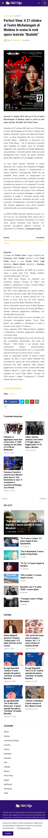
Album (6, 732)
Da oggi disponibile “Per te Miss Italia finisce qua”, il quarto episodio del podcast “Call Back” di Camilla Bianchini (12, 707)
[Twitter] (22, 402)
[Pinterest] (32, 402)
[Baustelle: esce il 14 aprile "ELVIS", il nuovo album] (11, 590)
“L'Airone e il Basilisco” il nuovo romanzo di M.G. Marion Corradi (34, 703)
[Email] (37, 402)
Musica (6, 771)
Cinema (7, 736)
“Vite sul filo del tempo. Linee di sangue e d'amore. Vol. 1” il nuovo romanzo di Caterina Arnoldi (34, 640)
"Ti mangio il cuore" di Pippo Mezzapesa (31, 600)
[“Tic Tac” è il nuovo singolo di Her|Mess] (11, 566)
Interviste (7, 758)
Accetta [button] (8, 833)
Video (6, 793)
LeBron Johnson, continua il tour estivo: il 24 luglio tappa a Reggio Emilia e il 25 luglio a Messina (34, 442)
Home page (8, 16)
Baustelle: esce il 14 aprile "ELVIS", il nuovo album (30, 588)
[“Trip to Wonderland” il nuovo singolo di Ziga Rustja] (11, 555)
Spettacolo (8, 784)
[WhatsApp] (27, 402)
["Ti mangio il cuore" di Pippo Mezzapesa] (11, 602)
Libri (5, 762)
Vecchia (43, 499)
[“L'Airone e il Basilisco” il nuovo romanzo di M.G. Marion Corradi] (34, 692)
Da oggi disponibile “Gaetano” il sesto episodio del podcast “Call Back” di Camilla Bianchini (12, 673)
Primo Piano (8, 776)
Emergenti (8, 754)
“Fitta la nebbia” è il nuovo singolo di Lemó (30, 576)
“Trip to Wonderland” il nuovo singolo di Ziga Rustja (32, 552)
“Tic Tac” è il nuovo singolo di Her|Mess (32, 564)
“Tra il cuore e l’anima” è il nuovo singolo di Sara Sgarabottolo (30, 541)
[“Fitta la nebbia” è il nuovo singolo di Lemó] (11, 578)
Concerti (17, 16)
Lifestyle (7, 767)
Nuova (5, 499)
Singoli (6, 780)
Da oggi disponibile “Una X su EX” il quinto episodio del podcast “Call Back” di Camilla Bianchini (34, 673)
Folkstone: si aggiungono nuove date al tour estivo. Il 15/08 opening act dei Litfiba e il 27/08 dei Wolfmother (13, 443)
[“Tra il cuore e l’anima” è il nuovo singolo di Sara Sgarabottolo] (11, 542)
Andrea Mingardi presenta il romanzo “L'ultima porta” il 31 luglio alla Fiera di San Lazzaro (13, 640)
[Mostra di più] (6, 407)
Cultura (6, 749)
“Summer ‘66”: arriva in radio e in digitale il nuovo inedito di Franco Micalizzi (24, 525)
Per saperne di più (24, 828)
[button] (3, 3)
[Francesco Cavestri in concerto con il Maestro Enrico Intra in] (13, 463)
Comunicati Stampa (11, 740)
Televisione (8, 789)
